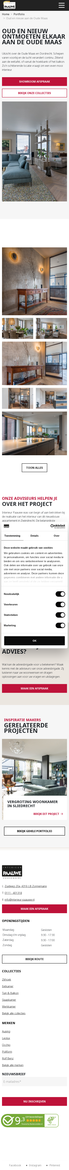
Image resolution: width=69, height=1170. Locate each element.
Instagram (35, 1165)
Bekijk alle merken (12, 1065)
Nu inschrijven (34, 1101)
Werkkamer (9, 1006)
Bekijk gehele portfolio (34, 831)
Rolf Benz (8, 1058)
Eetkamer (7, 986)
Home (5, 14)
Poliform (7, 1051)
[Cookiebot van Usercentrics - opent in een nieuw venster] (50, 526)
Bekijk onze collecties (34, 93)
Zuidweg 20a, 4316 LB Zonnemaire (26, 886)
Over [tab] (56, 535)
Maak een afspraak (34, 688)
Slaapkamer (9, 1000)
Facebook (15, 1165)
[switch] (60, 604)
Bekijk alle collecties (13, 1013)
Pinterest (54, 1165)
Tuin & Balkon (10, 993)
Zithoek (6, 979)
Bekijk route (34, 959)
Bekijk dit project (46, 814)
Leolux (6, 1038)
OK (35, 640)
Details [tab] (34, 535)
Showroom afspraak (34, 81)
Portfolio (19, 14)
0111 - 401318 (13, 893)
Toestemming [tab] (12, 535)
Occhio (6, 1045)
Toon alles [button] (34, 468)
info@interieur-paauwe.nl (19, 900)
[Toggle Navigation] (61, 5)
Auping (6, 1031)
